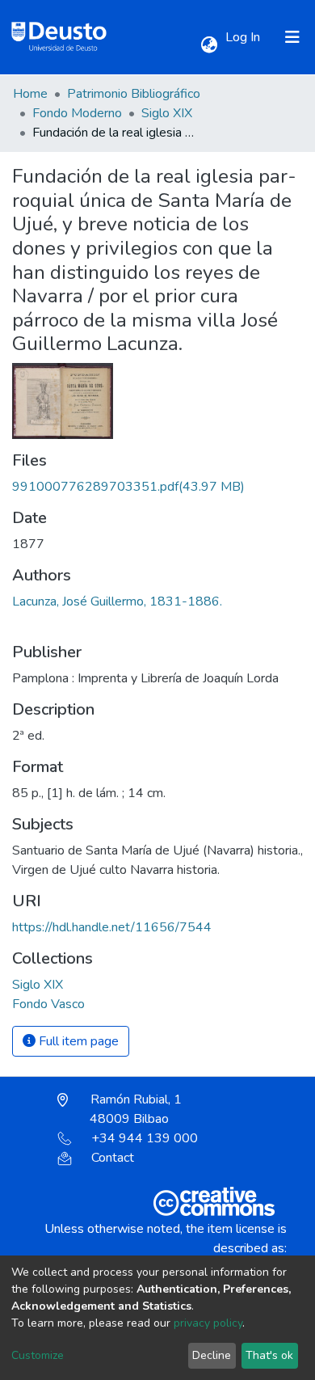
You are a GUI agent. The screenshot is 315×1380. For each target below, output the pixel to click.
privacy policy (208, 1323)
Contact (112, 1158)
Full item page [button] (77, 1041)
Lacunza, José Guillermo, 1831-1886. (117, 601)
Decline (211, 1355)
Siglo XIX (166, 113)
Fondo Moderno (77, 113)
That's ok (269, 1355)
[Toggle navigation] (292, 37)
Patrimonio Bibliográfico (133, 94)
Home (30, 94)
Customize (37, 1355)
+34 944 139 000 (144, 1138)
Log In (244, 37)
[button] (208, 45)
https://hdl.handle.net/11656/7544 (112, 927)
